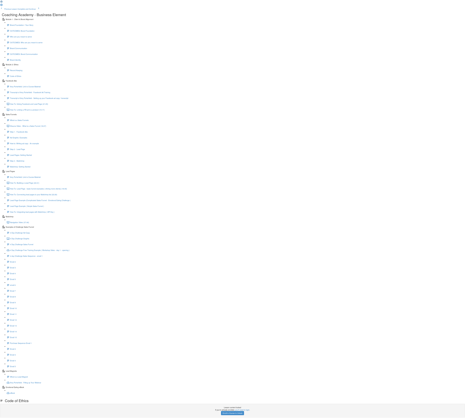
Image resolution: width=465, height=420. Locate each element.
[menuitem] (1, 5)
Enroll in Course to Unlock (232, 413)
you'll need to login (242, 410)
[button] (1, 2)
